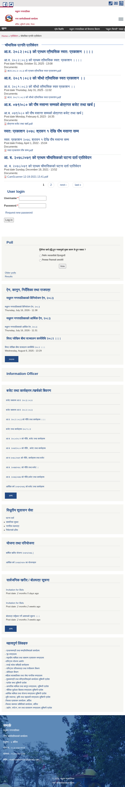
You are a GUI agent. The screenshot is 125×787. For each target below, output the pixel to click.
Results (9, 276)
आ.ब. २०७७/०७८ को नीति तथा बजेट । (22, 467)
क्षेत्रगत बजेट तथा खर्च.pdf (20, 123)
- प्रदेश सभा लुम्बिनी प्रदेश (16, 682)
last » (78, 184)
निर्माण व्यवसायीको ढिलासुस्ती (53, 255)
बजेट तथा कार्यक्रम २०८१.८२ (18, 429)
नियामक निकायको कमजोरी (52, 260)
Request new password (19, 212)
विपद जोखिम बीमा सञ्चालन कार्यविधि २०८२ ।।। (34, 338)
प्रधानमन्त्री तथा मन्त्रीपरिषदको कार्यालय (23, 650)
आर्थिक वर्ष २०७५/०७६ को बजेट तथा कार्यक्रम (25, 486)
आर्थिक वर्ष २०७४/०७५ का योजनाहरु (21, 562)
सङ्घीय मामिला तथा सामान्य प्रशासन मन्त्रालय (25, 657)
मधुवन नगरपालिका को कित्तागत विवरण (80, 29)
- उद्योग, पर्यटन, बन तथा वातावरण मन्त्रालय (23, 707)
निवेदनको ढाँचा (12, 530)
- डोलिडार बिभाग (12, 672)
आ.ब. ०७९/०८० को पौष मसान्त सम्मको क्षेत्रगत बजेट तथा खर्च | (49, 104)
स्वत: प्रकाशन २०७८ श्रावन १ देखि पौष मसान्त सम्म (41, 131)
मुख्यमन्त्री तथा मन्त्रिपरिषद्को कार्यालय (22, 679)
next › (63, 184)
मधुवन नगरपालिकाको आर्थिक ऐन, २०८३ (29, 318)
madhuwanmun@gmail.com (24, 759)
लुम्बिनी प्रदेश (44, 679)
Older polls (10, 272)
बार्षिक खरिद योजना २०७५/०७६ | (20, 553)
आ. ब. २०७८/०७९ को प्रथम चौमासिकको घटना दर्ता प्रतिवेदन (47, 157)
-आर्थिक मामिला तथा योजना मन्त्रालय (20, 693)
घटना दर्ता (10, 518)
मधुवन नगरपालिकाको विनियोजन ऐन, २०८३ (30, 298)
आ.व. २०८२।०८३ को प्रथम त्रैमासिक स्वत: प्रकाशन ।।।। (48, 51)
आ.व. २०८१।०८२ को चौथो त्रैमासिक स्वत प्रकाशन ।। (44, 78)
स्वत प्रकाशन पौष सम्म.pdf (20, 150)
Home (5, 36)
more (11, 359)
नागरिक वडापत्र (12, 526)
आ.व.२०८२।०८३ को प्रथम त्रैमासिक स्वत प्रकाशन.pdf (34, 70)
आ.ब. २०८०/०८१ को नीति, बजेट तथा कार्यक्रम (25, 438)
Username (11, 198)
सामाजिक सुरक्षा (12, 522)
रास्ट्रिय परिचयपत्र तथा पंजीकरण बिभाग (23, 668)
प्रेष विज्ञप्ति (54, 29)
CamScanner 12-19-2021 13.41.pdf (27, 176)
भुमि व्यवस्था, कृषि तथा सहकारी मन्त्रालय (22, 697)
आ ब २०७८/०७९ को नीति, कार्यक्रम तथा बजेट (25, 457)
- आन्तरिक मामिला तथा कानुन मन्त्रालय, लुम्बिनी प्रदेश (27, 686)
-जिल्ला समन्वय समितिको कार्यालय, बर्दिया (22, 704)
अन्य (11, 495)
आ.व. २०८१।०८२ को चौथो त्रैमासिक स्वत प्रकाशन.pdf (34, 97)
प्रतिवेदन (14, 36)
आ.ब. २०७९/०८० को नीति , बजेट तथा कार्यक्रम (26, 448)
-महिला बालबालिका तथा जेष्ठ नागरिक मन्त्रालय (23, 675)
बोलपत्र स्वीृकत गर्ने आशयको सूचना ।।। (23, 616)
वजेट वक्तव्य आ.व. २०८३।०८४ (19, 400)
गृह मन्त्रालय (11, 654)
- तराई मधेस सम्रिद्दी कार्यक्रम (17, 664)
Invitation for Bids (15, 589)
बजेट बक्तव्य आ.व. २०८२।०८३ (19, 410)
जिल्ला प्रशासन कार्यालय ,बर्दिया (19, 700)
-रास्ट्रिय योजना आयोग (14, 661)
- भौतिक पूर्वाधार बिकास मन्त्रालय (18, 690)
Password (11, 205)
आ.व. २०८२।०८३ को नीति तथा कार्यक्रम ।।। (25, 419)
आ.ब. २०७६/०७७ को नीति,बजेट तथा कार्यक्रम (25, 477)
